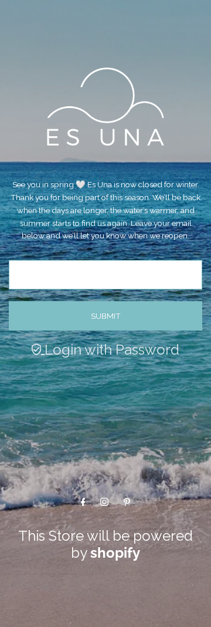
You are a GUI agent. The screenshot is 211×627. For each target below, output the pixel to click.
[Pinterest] (127, 501)
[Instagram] (104, 501)
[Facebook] (83, 501)
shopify (115, 552)
